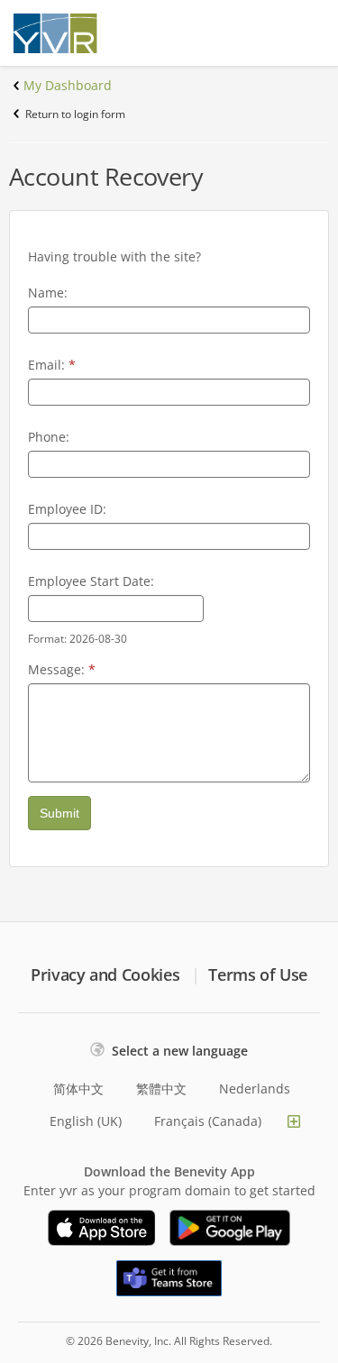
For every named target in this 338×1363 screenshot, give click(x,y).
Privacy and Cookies (105, 974)
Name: (48, 292)
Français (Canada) (207, 1121)
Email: (52, 364)
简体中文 (78, 1088)
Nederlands (254, 1088)
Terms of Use (257, 974)
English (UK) (86, 1121)
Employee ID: (67, 508)
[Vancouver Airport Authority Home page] (72, 33)
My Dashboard (67, 85)
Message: (62, 669)
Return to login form (75, 114)
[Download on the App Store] (102, 1228)
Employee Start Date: (91, 581)
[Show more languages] (294, 1121)
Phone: (48, 436)
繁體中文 (161, 1088)
